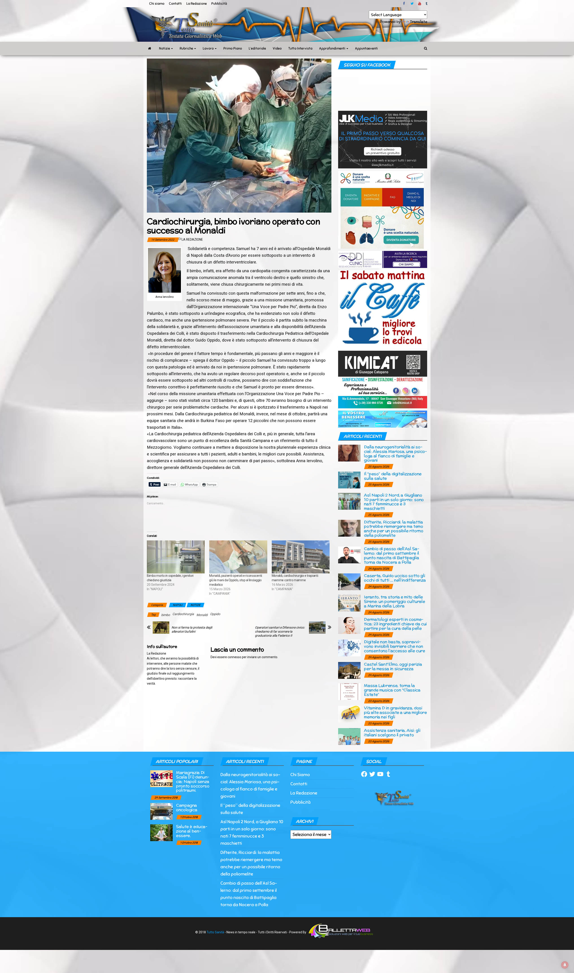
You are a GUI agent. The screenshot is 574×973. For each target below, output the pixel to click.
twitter (412, 3)
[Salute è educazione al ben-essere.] (161, 832)
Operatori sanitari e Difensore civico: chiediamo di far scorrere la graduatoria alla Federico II (280, 631)
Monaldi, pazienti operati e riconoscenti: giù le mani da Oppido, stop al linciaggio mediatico (236, 580)
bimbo (165, 615)
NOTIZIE (195, 605)
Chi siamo (156, 4)
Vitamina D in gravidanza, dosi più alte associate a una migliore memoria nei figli (395, 712)
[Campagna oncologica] (161, 811)
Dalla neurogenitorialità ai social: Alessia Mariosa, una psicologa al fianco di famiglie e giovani (395, 453)
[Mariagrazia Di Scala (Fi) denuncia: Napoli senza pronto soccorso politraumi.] (161, 778)
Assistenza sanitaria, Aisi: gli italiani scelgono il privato (392, 732)
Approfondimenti (332, 48)
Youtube (419, 3)
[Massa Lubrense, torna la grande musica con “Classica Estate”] (349, 691)
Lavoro (208, 48)
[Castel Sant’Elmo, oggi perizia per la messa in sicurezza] (349, 670)
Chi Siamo (300, 774)
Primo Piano (232, 48)
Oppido (215, 614)
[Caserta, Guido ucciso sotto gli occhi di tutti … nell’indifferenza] (349, 581)
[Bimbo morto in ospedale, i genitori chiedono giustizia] (176, 557)
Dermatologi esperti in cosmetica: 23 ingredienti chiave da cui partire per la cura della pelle (395, 623)
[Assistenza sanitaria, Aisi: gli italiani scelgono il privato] (349, 736)
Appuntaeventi (366, 48)
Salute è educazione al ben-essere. (191, 831)
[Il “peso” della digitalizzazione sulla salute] (349, 479)
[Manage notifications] (564, 965)
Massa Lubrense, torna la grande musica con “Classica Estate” (392, 690)
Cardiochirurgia (183, 614)
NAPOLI (177, 605)
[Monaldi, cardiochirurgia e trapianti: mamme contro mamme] (301, 557)
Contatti (175, 4)
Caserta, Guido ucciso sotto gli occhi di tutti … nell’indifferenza (395, 578)
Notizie (165, 48)
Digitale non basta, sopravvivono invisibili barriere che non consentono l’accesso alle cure (394, 646)
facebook (404, 3)
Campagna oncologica (186, 807)
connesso (234, 657)
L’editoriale (257, 48)
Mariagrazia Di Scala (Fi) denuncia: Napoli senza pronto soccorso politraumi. (192, 781)
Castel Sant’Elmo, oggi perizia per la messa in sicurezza (393, 666)
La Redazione (196, 4)
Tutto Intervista (300, 48)
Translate (418, 21)
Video (277, 48)
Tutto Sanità (215, 932)
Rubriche (187, 48)
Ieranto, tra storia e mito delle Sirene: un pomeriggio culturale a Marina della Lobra (394, 601)
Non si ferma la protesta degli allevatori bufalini (192, 629)
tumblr (426, 3)
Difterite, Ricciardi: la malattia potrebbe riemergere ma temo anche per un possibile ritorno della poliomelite (393, 528)
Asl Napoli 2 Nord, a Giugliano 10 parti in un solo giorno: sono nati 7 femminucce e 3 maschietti (394, 501)
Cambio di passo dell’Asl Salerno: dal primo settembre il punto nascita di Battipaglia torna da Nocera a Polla (391, 555)
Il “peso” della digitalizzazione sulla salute (392, 476)
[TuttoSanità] (150, 48)
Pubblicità (219, 4)
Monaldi (202, 615)
